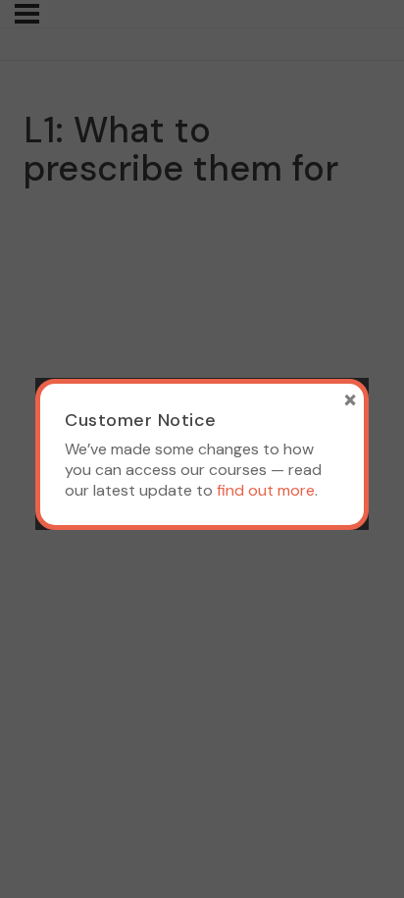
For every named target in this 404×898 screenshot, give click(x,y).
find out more (266, 490)
